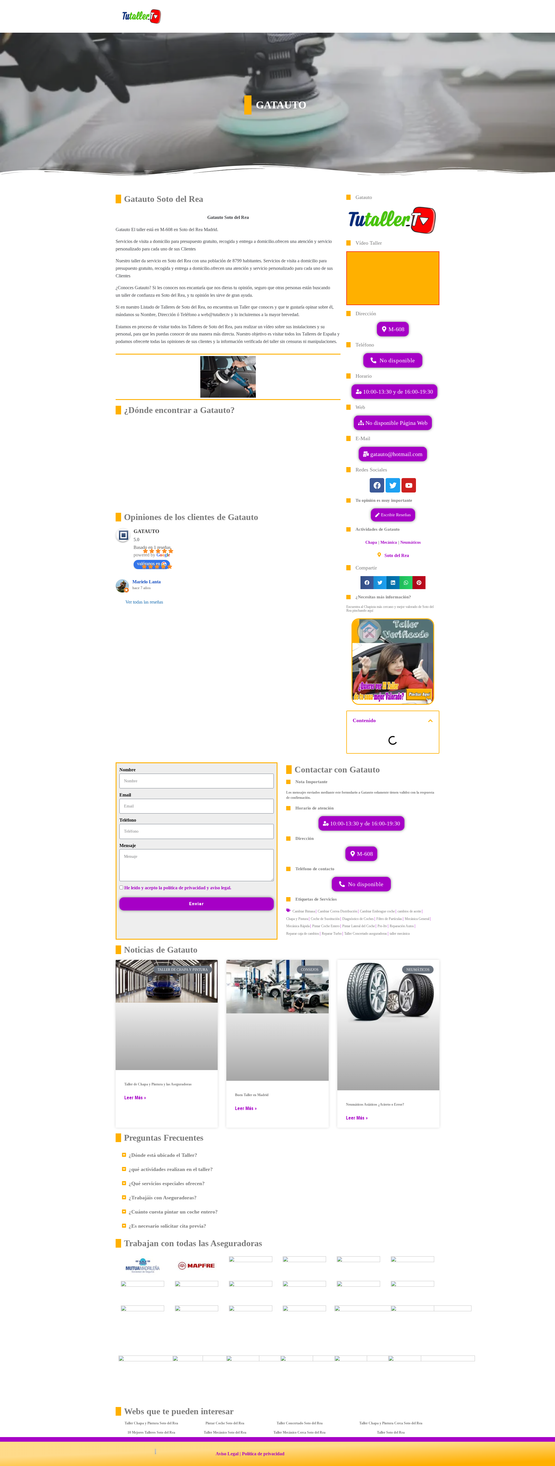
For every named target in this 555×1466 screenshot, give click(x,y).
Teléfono (127, 820)
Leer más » (135, 1097)
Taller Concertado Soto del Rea (300, 1423)
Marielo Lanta (146, 581)
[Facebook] (377, 485)
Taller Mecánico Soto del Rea (225, 1432)
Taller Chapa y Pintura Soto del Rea (151, 1423)
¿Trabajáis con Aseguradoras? (163, 1198)
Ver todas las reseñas (144, 602)
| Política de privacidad (262, 1453)
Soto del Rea (396, 555)
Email (125, 794)
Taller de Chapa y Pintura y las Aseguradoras (158, 1084)
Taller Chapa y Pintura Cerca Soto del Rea (390, 1423)
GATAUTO (146, 531)
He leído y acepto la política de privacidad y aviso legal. (177, 887)
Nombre (127, 769)
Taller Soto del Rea (391, 1432)
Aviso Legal (227, 1453)
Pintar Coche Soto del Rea (225, 1423)
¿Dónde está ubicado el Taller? (163, 1155)
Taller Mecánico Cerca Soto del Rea (299, 1432)
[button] (393, 454)
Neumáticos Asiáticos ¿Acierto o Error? (375, 1104)
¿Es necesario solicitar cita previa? (167, 1226)
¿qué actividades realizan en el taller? (171, 1169)
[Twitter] (393, 485)
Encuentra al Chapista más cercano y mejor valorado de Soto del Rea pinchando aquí (390, 609)
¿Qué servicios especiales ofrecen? (167, 1183)
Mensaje (127, 845)
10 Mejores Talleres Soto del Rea (151, 1432)
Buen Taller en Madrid (252, 1095)
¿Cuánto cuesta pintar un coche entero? (173, 1212)
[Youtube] (409, 485)
